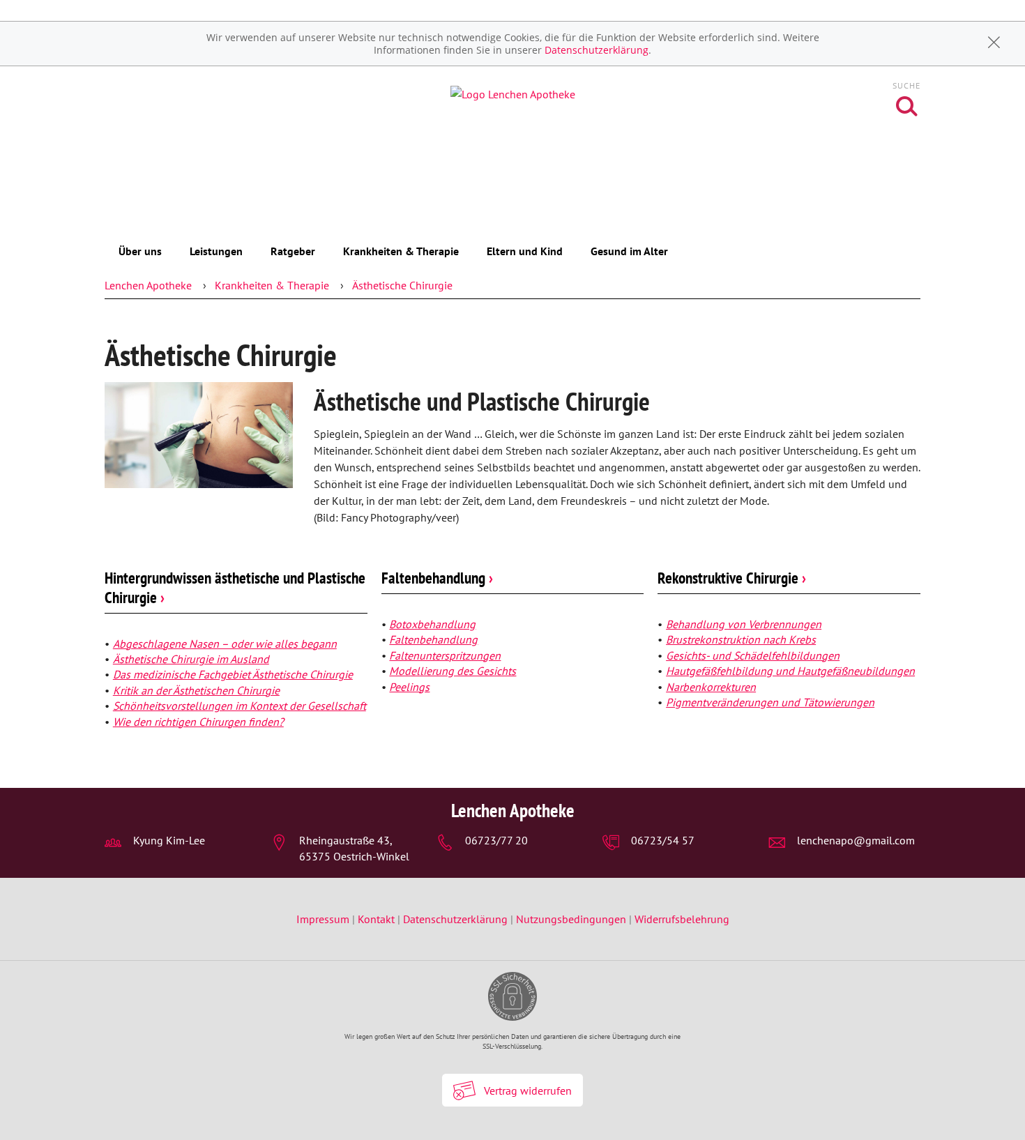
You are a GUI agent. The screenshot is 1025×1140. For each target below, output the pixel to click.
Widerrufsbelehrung (682, 919)
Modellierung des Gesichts (452, 671)
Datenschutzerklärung (596, 49)
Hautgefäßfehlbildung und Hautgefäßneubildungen (790, 671)
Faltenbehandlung (437, 578)
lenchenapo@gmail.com (856, 840)
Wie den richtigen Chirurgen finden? (198, 722)
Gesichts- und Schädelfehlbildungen (753, 655)
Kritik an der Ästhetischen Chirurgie (196, 690)
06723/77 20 (496, 840)
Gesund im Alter (629, 251)
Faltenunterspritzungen (445, 655)
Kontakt (376, 919)
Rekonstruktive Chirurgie (732, 578)
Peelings (409, 687)
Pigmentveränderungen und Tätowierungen (770, 702)
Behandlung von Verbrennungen (743, 624)
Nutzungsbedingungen (571, 919)
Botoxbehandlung (432, 624)
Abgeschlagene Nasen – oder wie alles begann (225, 644)
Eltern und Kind (525, 251)
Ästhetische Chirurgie (402, 285)
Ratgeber (293, 251)
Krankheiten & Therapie (401, 251)
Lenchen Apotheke (148, 285)
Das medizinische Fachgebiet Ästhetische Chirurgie (233, 674)
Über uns (140, 251)
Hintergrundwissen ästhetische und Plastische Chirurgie (235, 587)
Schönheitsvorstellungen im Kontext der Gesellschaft (239, 706)
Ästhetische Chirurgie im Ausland (191, 659)
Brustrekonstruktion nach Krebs (741, 639)
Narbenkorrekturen (711, 687)
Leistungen (216, 251)
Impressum (324, 919)
